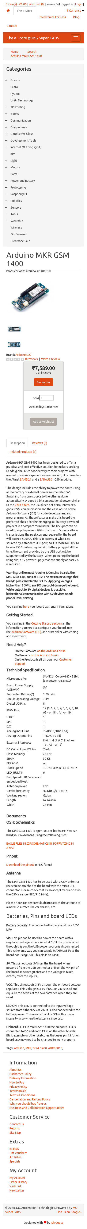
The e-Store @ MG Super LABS (33, 38)
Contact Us (17, 1124)
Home (14, 51)
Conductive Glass (22, 134)
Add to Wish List (43, 421)
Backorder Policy (20, 1074)
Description (17, 443)
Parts (14, 174)
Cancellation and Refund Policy (30, 1099)
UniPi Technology (22, 100)
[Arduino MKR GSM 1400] (30, 297)
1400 (43, 1048)
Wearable (17, 221)
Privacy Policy (18, 1086)
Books (15, 113)
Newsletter (17, 1190)
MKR (28, 1048)
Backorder (43, 382)
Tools (14, 214)
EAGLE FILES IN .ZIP (18, 843)
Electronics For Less (53, 17)
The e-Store (25, 10)
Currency (74, 10)
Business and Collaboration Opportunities (37, 1108)
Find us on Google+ (69, 1212)
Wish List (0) (37, 4)
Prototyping (18, 187)
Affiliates (16, 1157)
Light (14, 160)
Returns (15, 1128)
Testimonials (18, 1091)
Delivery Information (23, 1078)
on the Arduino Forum (51, 651)
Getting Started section (46, 623)
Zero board (22, 505)
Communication (21, 120)
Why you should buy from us (28, 1103)
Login (78, 4)
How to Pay (17, 1082)
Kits (13, 154)
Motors (15, 167)
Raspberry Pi (19, 194)
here (26, 606)
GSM (36, 1048)
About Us (16, 1069)
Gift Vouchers (18, 1153)
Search (32, 51)
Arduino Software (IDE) (26, 632)
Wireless (16, 227)
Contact (12, 26)
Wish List (15, 1186)
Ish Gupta (57, 1222)
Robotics (16, 200)
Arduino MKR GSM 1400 (26, 56)
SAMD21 (25, 479)
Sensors (16, 207)
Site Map (15, 1132)
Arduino (19, 1048)
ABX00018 (55, 1048)
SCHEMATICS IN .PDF (44, 843)
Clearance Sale (20, 241)
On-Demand (19, 234)
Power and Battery (23, 180)
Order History (18, 1182)
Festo (14, 87)
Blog (76, 17)
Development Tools (24, 140)
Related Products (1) (23, 451)
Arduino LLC (23, 354)
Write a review (50, 359)
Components (19, 127)
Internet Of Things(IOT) (26, 147)
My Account (17, 1177)
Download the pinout (20, 864)
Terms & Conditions (22, 1095)
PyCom (15, 94)
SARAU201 (47, 479)
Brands (15, 80)
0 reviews (31, 359)
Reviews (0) (39, 443)
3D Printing (18, 107)
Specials (15, 1161)
